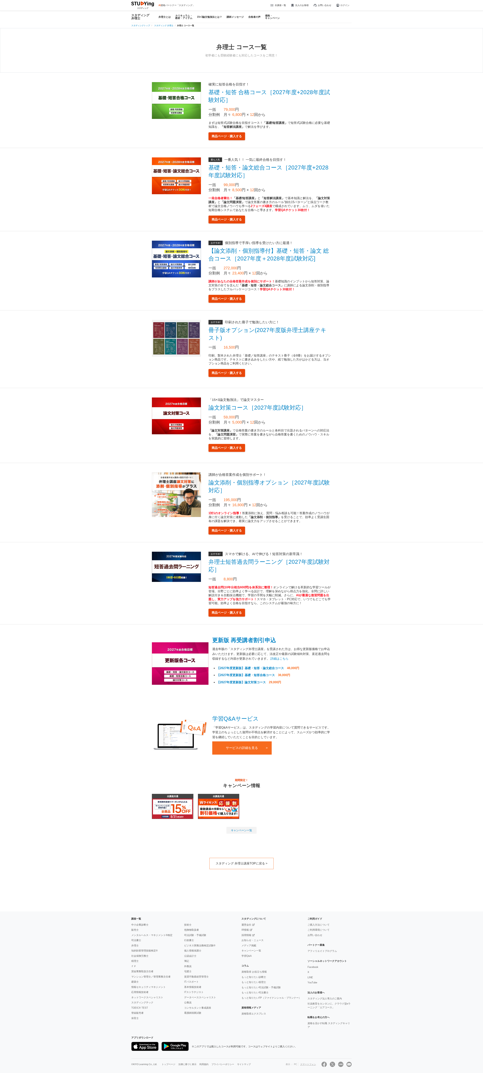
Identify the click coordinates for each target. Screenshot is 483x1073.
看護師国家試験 (192, 1012)
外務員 (188, 966)
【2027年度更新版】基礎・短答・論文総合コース (250, 668)
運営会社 (246, 924)
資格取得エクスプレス (254, 1013)
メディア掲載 (249, 945)
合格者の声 (254, 16)
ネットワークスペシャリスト (147, 997)
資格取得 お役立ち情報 (254, 971)
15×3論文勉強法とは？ (209, 16)
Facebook (313, 967)
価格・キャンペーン (272, 16)
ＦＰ (133, 966)
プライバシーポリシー (223, 1064)
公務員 (188, 1002)
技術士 (188, 924)
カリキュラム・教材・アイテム (183, 16)
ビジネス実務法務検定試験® (199, 945)
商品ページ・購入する (227, 136)
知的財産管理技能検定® (144, 950)
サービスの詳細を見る (242, 748)
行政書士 (189, 940)
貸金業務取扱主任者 (142, 971)
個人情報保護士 (192, 950)
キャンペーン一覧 (241, 830)
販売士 (135, 929)
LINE (310, 977)
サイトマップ (244, 1064)
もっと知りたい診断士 (254, 977)
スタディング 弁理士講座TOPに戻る (240, 863)
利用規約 (203, 1064)
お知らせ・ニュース (253, 940)
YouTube (312, 982)
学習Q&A (247, 955)
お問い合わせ (324, 5)
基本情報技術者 (192, 987)
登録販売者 (137, 1012)
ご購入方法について (319, 924)
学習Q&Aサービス (235, 719)
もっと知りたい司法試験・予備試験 (261, 987)
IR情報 (245, 929)
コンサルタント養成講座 (197, 1007)
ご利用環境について (319, 929)
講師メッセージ (235, 16)
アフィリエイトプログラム (322, 951)
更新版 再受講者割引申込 (244, 640)
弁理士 (135, 945)
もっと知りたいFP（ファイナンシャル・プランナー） (271, 997)
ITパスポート (191, 981)
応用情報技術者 (139, 992)
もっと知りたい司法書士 (255, 992)
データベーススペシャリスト (200, 997)
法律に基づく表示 (187, 1064)
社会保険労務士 (139, 955)
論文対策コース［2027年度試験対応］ (257, 407)
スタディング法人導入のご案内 (325, 998)
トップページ (168, 1064)
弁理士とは (164, 16)
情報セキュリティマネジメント (148, 987)
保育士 (135, 1018)
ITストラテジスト (194, 992)
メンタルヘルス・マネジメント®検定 (151, 935)
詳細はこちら (279, 658)
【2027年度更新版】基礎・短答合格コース (246, 675)
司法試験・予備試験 (195, 935)
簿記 (186, 961)
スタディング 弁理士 (140, 17)
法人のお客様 (302, 5)
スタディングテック (142, 1002)
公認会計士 (190, 955)
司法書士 (136, 940)
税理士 (135, 961)
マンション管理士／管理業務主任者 (151, 976)
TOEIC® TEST (139, 1007)
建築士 (135, 981)
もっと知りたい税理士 (254, 982)
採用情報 (246, 935)
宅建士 (188, 971)
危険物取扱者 (191, 929)
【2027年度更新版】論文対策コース (241, 682)
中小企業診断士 (139, 924)
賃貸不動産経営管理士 (196, 976)
